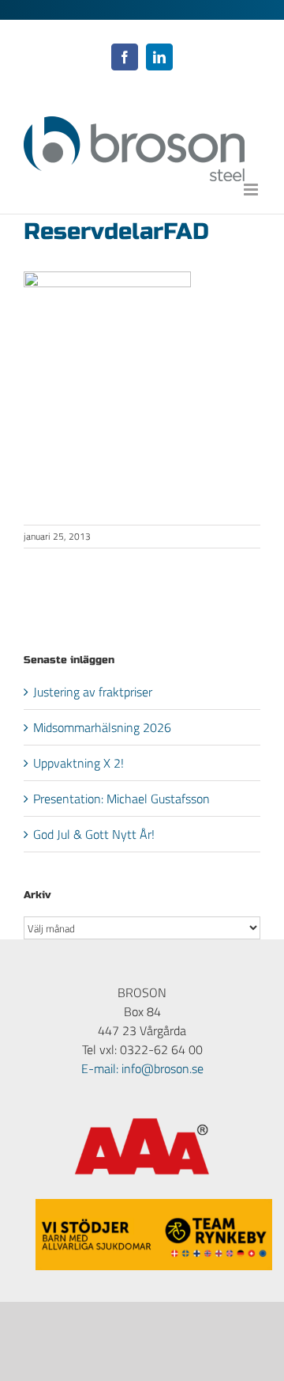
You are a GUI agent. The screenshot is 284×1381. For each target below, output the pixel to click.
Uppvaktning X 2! (78, 762)
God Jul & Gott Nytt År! (94, 834)
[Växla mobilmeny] (252, 189)
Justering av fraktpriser (92, 691)
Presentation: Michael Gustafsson (121, 798)
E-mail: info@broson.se (142, 1068)
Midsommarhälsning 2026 (102, 727)
